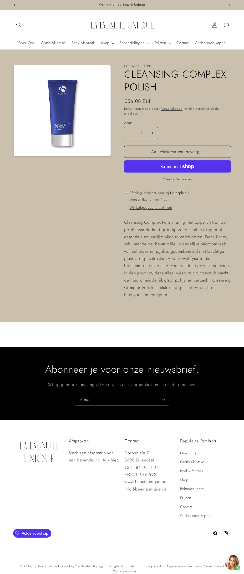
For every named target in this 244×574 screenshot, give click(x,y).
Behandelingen (192, 488)
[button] (19, 24)
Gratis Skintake (192, 462)
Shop (184, 480)
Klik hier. (110, 460)
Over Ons (188, 453)
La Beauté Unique (45, 566)
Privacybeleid (152, 566)
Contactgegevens (125, 571)
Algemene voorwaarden (183, 566)
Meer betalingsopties (177, 179)
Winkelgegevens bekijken (150, 207)
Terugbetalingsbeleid (123, 566)
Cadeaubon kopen (195, 515)
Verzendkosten (172, 108)
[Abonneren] (163, 400)
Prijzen (186, 497)
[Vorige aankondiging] (14, 5)
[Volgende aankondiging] (229, 5)
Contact (186, 507)
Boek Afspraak (191, 471)
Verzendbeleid (214, 566)
